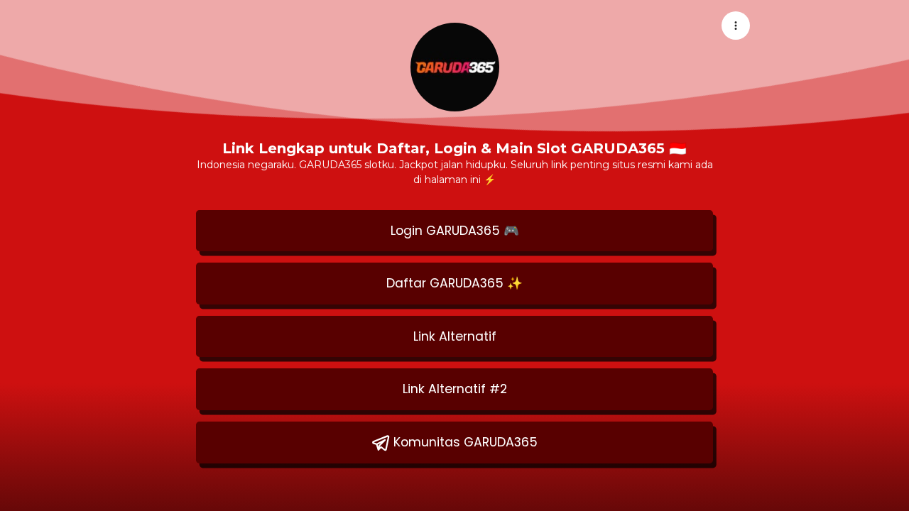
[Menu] (736, 25)
